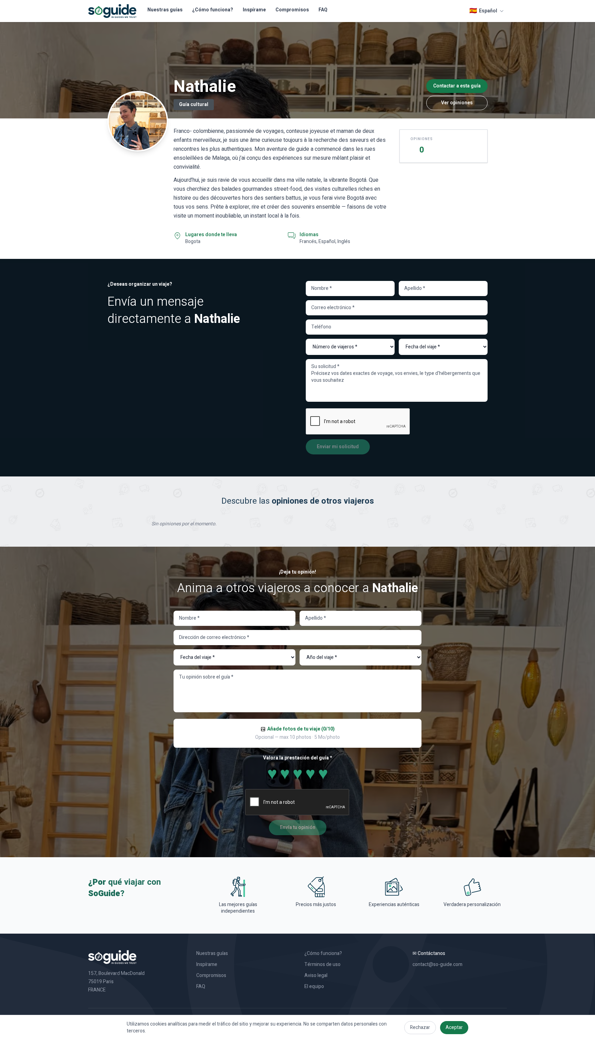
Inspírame (254, 10)
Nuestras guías (164, 10)
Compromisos (292, 10)
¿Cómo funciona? (212, 10)
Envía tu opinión (297, 827)
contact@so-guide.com (437, 964)
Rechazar (420, 1027)
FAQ (323, 10)
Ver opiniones (457, 102)
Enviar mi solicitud (338, 446)
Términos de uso (322, 964)
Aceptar (454, 1027)
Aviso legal (315, 975)
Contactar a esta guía (457, 86)
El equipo (314, 986)
